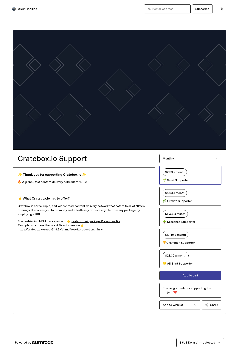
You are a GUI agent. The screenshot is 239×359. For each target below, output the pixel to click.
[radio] (190, 175)
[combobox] (179, 305)
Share (214, 305)
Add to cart (190, 275)
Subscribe (202, 9)
